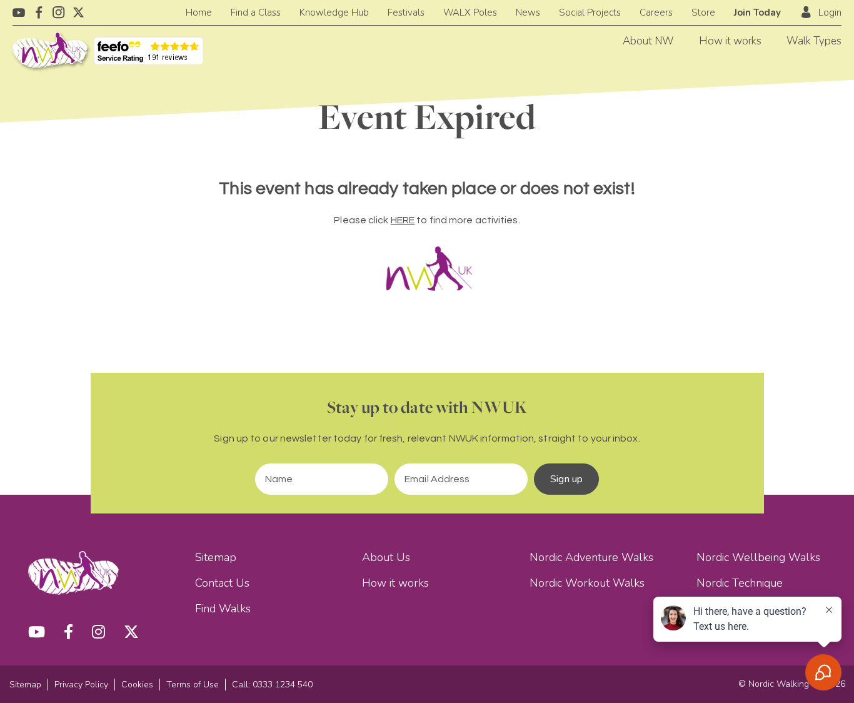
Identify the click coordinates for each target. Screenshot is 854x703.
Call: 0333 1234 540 (272, 684)
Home (199, 12)
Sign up (566, 479)
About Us (386, 557)
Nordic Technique (739, 582)
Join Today (757, 12)
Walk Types (813, 41)
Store (703, 12)
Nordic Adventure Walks (591, 557)
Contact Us (222, 582)
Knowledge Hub (334, 12)
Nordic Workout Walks (587, 582)
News (528, 12)
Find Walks (223, 608)
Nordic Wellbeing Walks (758, 557)
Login (829, 12)
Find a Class (256, 12)
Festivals (406, 12)
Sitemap (215, 557)
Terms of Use (192, 684)
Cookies (137, 684)
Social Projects (590, 12)
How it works (730, 41)
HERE (402, 220)
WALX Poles (470, 12)
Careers (656, 12)
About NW (648, 41)
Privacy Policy (81, 684)
